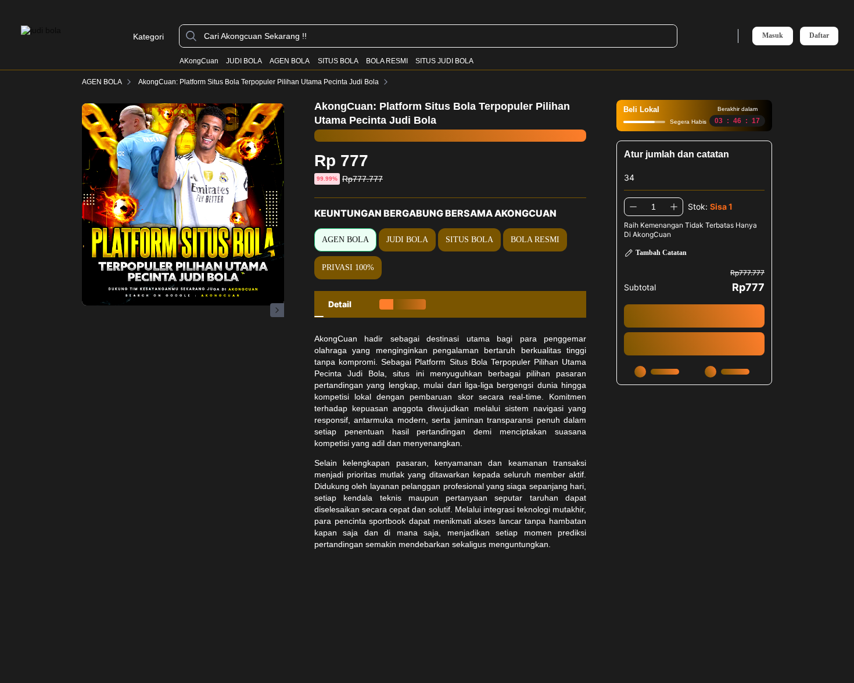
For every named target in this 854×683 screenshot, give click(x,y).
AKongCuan (199, 61)
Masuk (772, 35)
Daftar (819, 35)
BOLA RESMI (387, 61)
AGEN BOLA (290, 61)
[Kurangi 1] (633, 207)
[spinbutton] (653, 207)
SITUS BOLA (338, 61)
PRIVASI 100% (348, 267)
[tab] (339, 304)
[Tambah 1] (674, 207)
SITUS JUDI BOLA (444, 61)
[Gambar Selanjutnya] (277, 310)
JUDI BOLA (244, 61)
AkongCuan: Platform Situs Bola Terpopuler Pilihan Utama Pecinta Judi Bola (258, 82)
